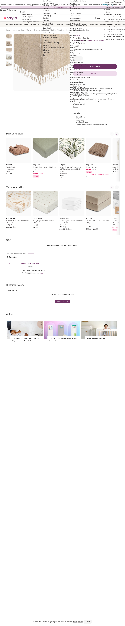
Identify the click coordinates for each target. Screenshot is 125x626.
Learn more (31, 253)
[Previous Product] (112, 134)
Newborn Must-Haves (18, 30)
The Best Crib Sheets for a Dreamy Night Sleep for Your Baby (25, 339)
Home (8, 30)
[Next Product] (117, 134)
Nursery (29, 30)
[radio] (9, 37)
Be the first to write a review (95, 40)
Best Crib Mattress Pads (96, 338)
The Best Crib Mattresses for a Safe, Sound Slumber (63, 339)
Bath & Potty (94, 24)
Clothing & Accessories (14, 24)
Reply (41, 273)
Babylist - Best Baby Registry (10, 18)
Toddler (36, 30)
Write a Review (62, 301)
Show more (75, 106)
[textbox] (62, 249)
